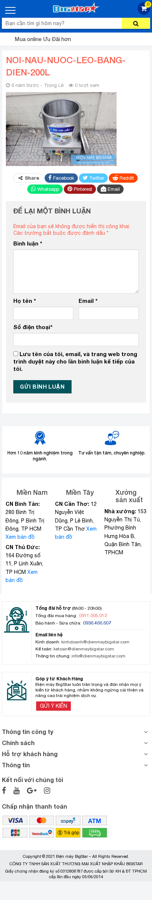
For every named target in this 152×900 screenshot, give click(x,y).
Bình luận (27, 243)
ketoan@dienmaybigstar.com (83, 649)
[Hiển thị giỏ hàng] (144, 13)
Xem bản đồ (20, 537)
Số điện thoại (32, 327)
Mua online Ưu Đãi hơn (43, 39)
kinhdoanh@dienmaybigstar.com (95, 641)
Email (88, 300)
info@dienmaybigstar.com (98, 656)
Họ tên (24, 300)
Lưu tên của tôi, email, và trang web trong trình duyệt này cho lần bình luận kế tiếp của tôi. (75, 361)
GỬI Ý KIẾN (53, 706)
